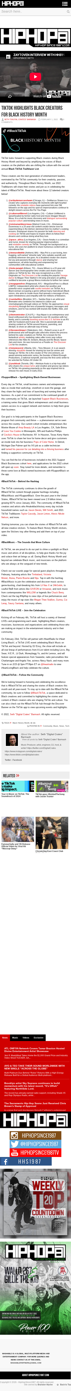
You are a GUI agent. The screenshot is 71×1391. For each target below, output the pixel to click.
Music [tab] (15, 1038)
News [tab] (5, 1038)
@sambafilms (15, 299)
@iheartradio (47, 664)
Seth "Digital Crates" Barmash (20, 119)
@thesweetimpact (17, 330)
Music (55, 726)
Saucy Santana (15, 603)
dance (39, 260)
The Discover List (29, 275)
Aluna (12, 578)
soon (16, 467)
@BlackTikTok (38, 693)
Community (47, 726)
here (29, 463)
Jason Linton (43, 513)
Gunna (59, 599)
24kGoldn (57, 585)
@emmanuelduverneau (20, 224)
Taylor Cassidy (28, 513)
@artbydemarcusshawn (20, 200)
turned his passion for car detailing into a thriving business (35, 449)
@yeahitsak (14, 363)
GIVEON (34, 589)
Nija (36, 578)
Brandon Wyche (45, 1384)
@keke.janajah (16, 268)
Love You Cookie (12, 431)
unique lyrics (29, 366)
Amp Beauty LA (26, 427)
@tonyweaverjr (16, 348)
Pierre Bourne (23, 578)
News (61, 726)
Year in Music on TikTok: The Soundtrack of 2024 (15, 795)
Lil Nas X (45, 585)
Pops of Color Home (44, 442)
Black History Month (21, 723)
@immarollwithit (16, 253)
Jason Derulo (34, 510)
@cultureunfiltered (18, 213)
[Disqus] (35, 900)
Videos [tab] (26, 1038)
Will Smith (48, 510)
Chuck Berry (58, 592)
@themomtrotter (17, 315)
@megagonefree (17, 284)
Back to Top (65, 1384)
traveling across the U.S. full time (45, 319)
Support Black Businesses (55, 398)
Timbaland (37, 574)
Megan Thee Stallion (44, 599)
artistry (22, 337)
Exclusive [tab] (38, 1038)
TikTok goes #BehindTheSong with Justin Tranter (50, 795)
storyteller (21, 350)
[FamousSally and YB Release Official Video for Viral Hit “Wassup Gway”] (17, 829)
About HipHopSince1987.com (35, 1375)
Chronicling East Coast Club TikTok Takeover (49, 852)
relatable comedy (21, 244)
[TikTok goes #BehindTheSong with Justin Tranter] (52, 786)
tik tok (33, 723)
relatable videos (28, 205)
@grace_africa (16, 239)
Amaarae (46, 589)
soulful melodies (42, 288)
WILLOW (31, 592)
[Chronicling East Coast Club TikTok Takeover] (52, 833)
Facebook (17, 760)
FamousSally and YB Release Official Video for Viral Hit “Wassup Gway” (15, 846)
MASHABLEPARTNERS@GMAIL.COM (26, 1363)
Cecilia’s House (11, 434)
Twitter (8, 760)
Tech (67, 726)
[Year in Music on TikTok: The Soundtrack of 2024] (17, 786)
